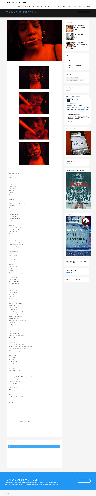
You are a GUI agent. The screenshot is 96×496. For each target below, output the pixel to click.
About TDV (39, 6)
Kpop (69, 60)
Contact (89, 6)
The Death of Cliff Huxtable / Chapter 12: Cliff (80, 44)
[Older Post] (88, 12)
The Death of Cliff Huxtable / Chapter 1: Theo (80, 27)
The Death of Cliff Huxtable (28, 6)
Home (18, 6)
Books (45, 6)
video (69, 67)
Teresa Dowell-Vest (16, 2)
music (69, 63)
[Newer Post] (79, 12)
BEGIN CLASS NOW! (84, 481)
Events (70, 6)
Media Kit (65, 6)
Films (49, 6)
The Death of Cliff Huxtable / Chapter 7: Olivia (80, 35)
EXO (68, 58)
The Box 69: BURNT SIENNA (21, 12)
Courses (59, 6)
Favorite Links (81, 6)
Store (75, 6)
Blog (53, 6)
